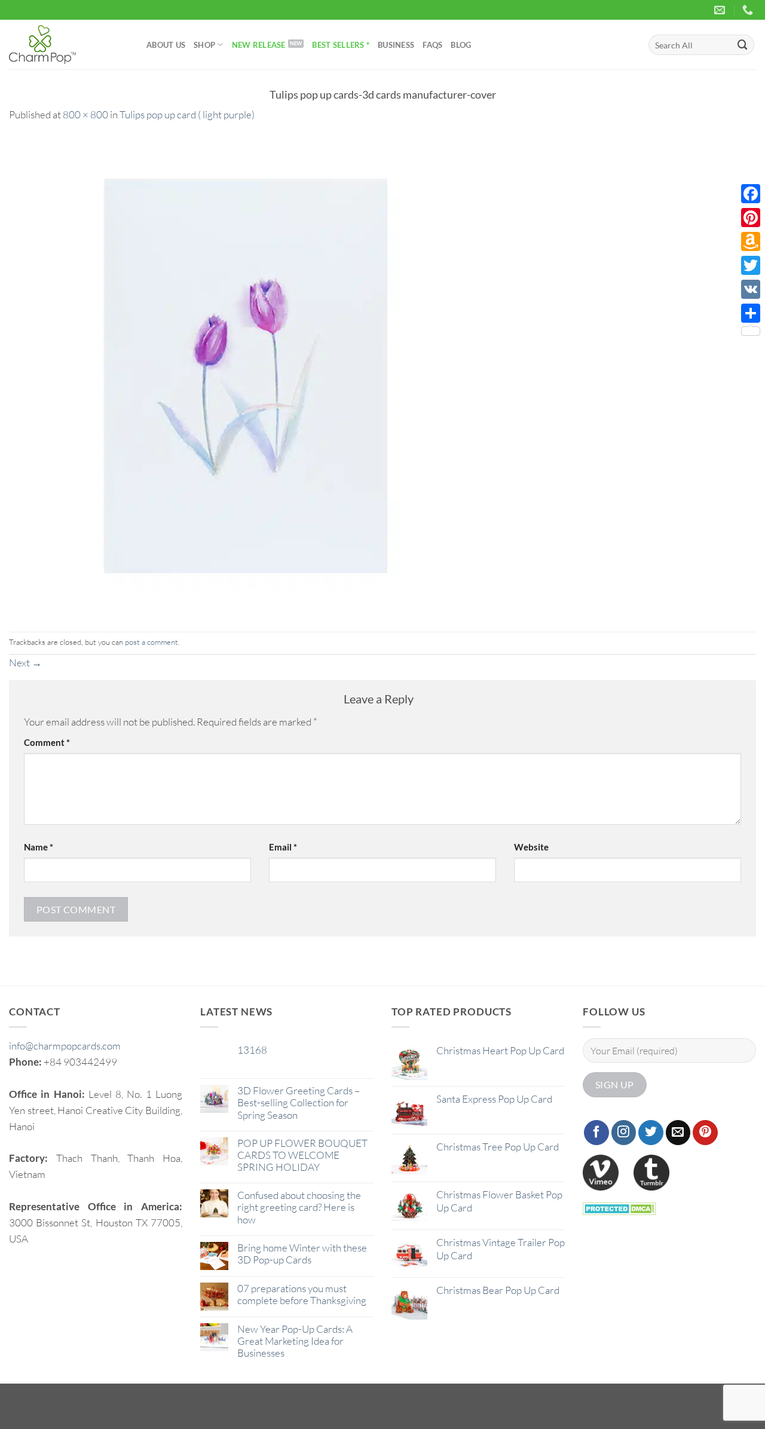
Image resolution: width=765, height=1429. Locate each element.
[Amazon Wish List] (751, 241)
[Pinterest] (751, 218)
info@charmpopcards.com (65, 1045)
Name (38, 847)
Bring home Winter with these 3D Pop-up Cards (302, 1254)
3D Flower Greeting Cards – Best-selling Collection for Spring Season (298, 1103)
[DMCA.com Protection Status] (619, 1207)
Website (531, 847)
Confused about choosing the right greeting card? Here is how (299, 1207)
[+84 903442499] (749, 10)
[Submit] (743, 44)
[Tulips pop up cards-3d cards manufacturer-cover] (248, 375)
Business (396, 45)
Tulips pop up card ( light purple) (187, 114)
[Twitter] (751, 265)
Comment (47, 742)
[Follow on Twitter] (650, 1132)
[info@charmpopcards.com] (721, 10)
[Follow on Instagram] (624, 1132)
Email (283, 847)
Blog (461, 45)
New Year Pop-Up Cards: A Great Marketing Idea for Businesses (295, 1341)
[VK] (751, 289)
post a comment (151, 642)
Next (25, 662)
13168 (252, 1050)
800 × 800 (85, 114)
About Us (165, 45)
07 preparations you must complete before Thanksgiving (301, 1294)
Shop (204, 45)
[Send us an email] (678, 1132)
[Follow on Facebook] (596, 1132)
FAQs (432, 45)
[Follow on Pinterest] (705, 1132)
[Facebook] (751, 194)
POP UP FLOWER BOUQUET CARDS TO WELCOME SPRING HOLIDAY (302, 1155)
